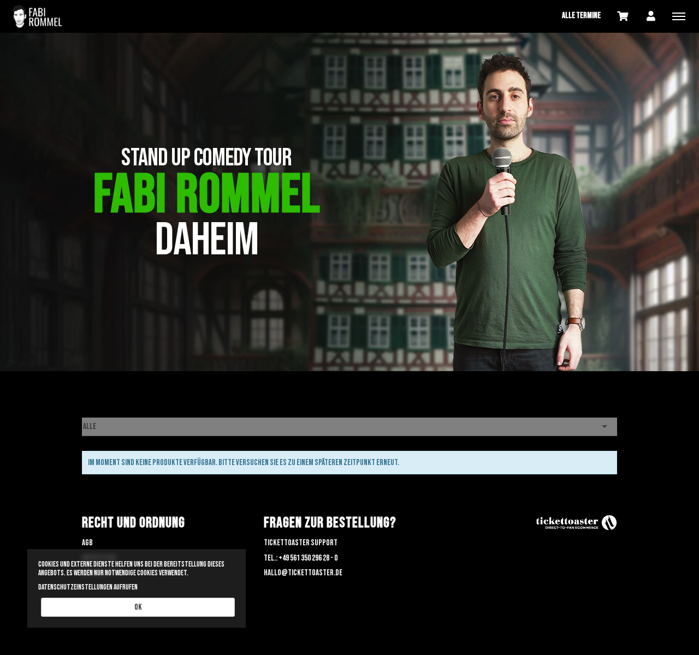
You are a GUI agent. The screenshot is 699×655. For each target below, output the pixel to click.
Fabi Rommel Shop (60, 16)
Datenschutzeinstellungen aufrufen (88, 587)
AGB (87, 543)
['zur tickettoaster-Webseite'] (576, 523)
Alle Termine (581, 15)
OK (138, 607)
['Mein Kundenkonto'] (650, 15)
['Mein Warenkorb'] (622, 15)
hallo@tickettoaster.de (303, 573)
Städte (92, 410)
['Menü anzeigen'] (678, 15)
